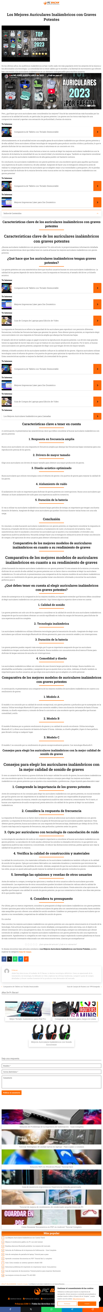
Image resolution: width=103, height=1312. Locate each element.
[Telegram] (20, 959)
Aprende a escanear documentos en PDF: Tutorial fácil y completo (28, 1258)
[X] (9, 959)
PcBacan (15, 970)
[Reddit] (26, 959)
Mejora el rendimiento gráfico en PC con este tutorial (24, 1242)
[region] (77, 1296)
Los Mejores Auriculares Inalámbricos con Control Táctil (25, 1238)
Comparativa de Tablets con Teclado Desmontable (21, 987)
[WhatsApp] (15, 959)
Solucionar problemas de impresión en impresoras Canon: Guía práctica (30, 1267)
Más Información (79, 1299)
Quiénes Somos (15, 1299)
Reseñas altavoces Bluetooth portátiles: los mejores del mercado (27, 1246)
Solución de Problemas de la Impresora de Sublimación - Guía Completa (30, 1250)
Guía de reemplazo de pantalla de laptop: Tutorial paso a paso (26, 1254)
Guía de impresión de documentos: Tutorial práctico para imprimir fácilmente (33, 1271)
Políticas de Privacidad (51, 1299)
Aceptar (87, 1304)
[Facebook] (4, 959)
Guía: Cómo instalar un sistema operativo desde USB (23, 1263)
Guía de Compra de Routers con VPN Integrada (83, 987)
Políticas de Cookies (32, 1299)
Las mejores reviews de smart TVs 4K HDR (20, 1275)
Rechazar (67, 1304)
